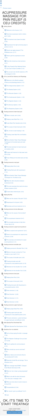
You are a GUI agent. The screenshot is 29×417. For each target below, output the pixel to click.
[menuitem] (1, 3)
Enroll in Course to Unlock (14, 412)
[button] (1, 1)
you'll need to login (21, 410)
